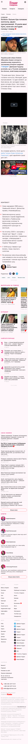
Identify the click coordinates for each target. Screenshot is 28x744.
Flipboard (19, 648)
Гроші (2, 593)
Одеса (2, 628)
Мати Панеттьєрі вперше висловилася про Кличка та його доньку (13, 473)
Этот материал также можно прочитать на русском (14, 34)
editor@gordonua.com (10, 688)
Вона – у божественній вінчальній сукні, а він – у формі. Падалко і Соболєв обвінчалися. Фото (14, 344)
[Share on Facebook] (10, 274)
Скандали (21, 8)
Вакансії (3, 665)
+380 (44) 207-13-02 (10, 686)
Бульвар (8, 14)
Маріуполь (4, 639)
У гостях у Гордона (19, 593)
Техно (2, 603)
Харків (2, 634)
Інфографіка (4, 611)
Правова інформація (6, 673)
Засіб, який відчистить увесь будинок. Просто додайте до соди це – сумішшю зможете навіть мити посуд (12, 480)
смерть (3, 277)
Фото (15, 606)
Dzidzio (14, 277)
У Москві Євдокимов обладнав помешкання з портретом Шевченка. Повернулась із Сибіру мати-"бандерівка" (12, 523)
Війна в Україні (11, 304)
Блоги (3, 514)
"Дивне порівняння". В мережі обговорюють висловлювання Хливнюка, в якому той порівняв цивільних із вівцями (9, 327)
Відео (15, 608)
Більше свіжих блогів (13, 577)
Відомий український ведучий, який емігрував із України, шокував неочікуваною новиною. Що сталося (12, 504)
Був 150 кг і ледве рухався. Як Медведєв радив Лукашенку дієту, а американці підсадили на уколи (13, 445)
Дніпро (3, 636)
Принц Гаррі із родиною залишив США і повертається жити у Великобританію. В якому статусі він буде (12, 466)
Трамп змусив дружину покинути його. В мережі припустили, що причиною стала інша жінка (13, 452)
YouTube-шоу (17, 613)
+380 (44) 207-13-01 (10, 684)
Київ (2, 623)
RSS (18, 651)
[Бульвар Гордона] (13, 3)
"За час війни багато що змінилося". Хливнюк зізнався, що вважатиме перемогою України (11, 496)
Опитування (17, 611)
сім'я (9, 277)
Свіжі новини (6, 433)
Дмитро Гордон (21, 623)
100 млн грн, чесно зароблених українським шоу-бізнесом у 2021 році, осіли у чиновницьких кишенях (14, 572)
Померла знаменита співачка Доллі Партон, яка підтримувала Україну (14, 459)
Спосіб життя (4, 606)
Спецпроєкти (17, 616)
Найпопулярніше (7, 338)
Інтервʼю (12, 8)
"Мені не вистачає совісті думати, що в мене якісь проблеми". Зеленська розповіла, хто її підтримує (15, 360)
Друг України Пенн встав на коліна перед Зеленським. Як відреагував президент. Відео (13, 488)
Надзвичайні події (6, 608)
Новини (4, 8)
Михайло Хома (21, 277)
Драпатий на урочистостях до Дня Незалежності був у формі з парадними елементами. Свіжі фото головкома (14, 369)
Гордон (3, 14)
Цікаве (2, 613)
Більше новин (14, 510)
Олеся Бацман (20, 643)
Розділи (16, 584)
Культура (3, 600)
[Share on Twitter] (13, 274)
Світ (2, 595)
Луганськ (3, 641)
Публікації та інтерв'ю (20, 590)
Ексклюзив (17, 603)
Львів (2, 626)
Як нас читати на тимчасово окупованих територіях (7, 677)
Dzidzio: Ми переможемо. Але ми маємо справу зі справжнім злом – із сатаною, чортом (9, 300)
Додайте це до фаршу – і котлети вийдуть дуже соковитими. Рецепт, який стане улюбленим (14, 378)
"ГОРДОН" (5, 67)
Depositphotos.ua (21, 706)
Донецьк (3, 631)
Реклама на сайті (5, 670)
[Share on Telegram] (17, 274)
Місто (2, 620)
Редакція (3, 668)
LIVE (15, 600)
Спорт (2, 598)
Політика (3, 590)
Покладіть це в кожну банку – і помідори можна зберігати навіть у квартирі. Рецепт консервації (14, 352)
